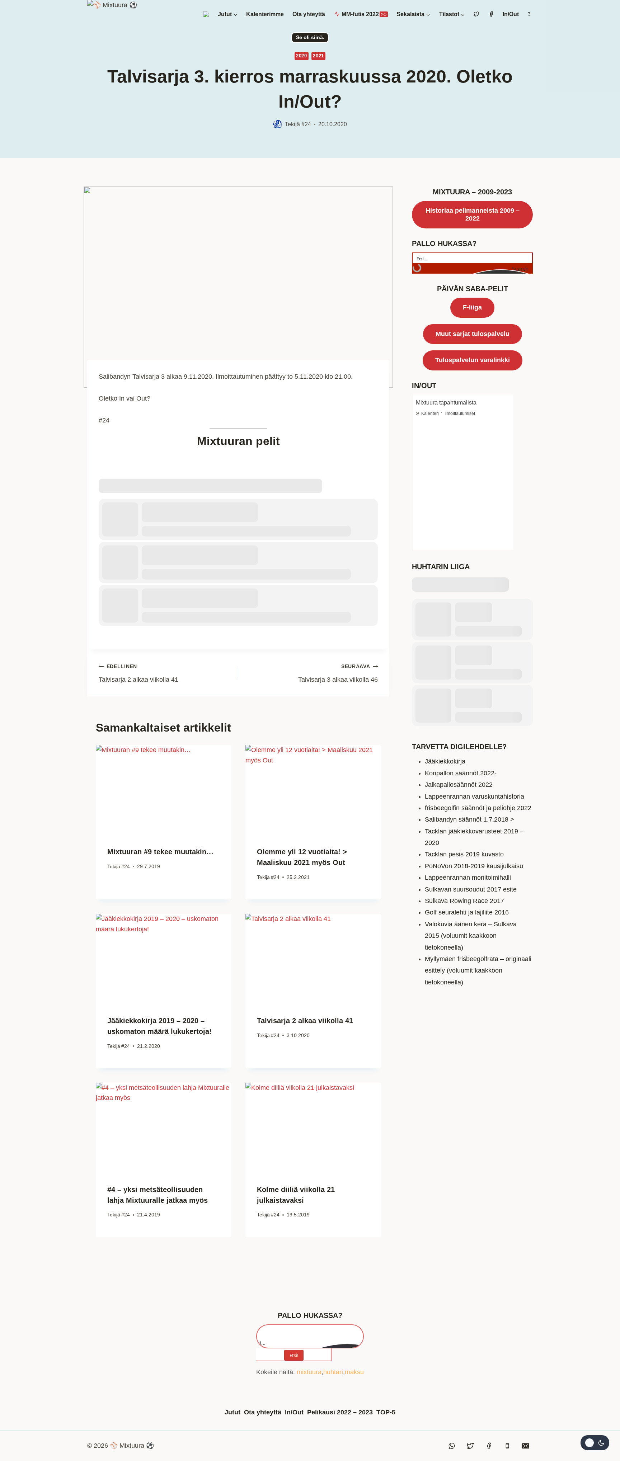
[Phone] (507, 1446)
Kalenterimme (265, 14)
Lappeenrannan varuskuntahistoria (474, 796)
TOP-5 (385, 1412)
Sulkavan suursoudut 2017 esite (471, 889)
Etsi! (294, 1355)
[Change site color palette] (595, 1442)
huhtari (333, 1372)
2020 (301, 55)
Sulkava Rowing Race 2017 (464, 900)
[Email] (525, 1446)
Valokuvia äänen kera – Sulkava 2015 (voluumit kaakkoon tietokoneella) (471, 936)
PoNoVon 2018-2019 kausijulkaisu (474, 866)
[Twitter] (470, 1446)
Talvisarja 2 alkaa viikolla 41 (138, 673)
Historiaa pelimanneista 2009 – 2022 (473, 214)
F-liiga (472, 307)
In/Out (511, 14)
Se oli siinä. (310, 37)
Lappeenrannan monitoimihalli (468, 877)
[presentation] (163, 790)
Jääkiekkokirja (445, 761)
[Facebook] (489, 1446)
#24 (306, 124)
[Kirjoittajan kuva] (277, 124)
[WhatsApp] (452, 1446)
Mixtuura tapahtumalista (446, 402)
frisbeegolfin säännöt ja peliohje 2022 (478, 808)
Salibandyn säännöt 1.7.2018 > (469, 819)
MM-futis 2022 (362, 14)
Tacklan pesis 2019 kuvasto (464, 854)
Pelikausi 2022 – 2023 (340, 1412)
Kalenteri (430, 413)
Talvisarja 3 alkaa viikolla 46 (338, 673)
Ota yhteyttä (308, 14)
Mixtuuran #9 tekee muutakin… (160, 852)
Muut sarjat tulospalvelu (472, 333)
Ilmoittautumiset (460, 413)
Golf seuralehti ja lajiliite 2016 (467, 912)
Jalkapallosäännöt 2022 (459, 784)
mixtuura (309, 1372)
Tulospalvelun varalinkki (472, 360)
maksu (354, 1372)
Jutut (232, 1412)
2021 (318, 55)
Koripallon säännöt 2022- (461, 773)
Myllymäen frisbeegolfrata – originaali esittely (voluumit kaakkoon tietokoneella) (478, 970)
